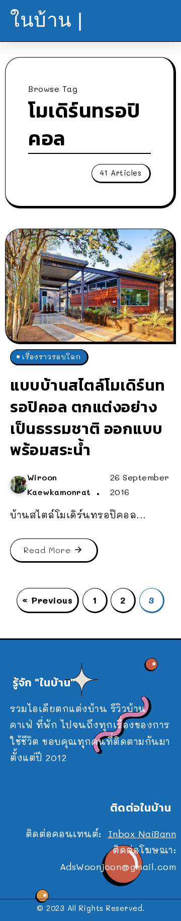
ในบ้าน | (46, 20)
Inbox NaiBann (142, 834)
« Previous (47, 600)
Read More (47, 550)
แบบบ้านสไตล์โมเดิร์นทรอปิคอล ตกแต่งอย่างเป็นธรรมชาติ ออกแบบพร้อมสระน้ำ (87, 417)
